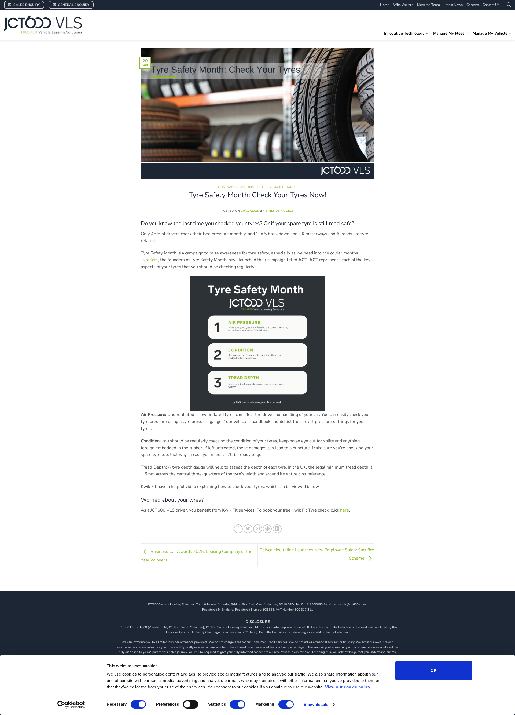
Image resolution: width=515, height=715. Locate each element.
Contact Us (491, 4)
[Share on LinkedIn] (277, 528)
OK (434, 670)
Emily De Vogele (279, 211)
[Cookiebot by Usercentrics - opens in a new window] (71, 705)
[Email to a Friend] (257, 528)
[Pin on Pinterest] (267, 528)
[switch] (190, 704)
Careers (472, 4)
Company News (231, 187)
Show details (316, 704)
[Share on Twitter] (248, 528)
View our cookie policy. (348, 687)
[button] (509, 5)
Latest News (453, 4)
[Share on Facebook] (238, 528)
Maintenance (285, 187)
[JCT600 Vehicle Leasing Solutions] (44, 24)
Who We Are (403, 4)
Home (384, 4)
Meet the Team (428, 4)
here (344, 510)
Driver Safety (259, 187)
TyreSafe (149, 260)
